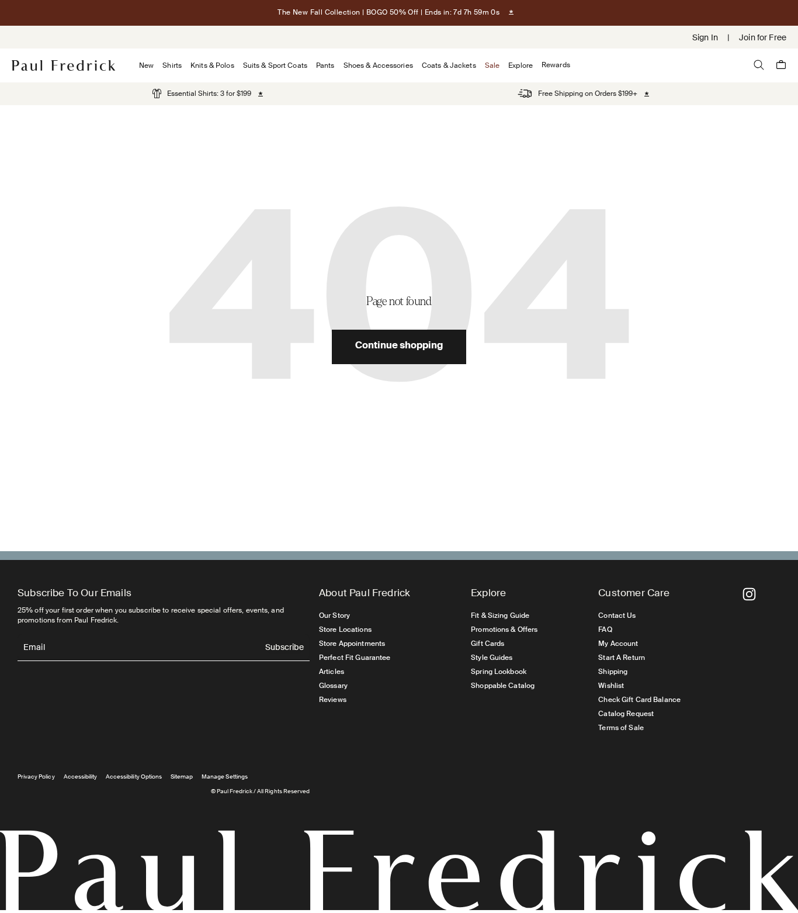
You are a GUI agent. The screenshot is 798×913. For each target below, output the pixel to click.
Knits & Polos (212, 65)
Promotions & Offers (504, 629)
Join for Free (762, 37)
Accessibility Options (134, 776)
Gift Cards (487, 643)
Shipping (612, 671)
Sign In (705, 37)
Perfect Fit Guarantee (355, 657)
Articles (331, 671)
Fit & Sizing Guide (500, 615)
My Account (618, 643)
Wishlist (611, 685)
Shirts (172, 65)
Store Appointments (352, 643)
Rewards (556, 65)
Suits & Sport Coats (275, 65)
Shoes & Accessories (378, 65)
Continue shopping (399, 346)
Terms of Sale (621, 727)
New (146, 65)
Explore (520, 65)
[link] (201, 93)
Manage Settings (225, 776)
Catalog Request (626, 713)
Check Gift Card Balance (639, 699)
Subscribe (284, 648)
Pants (325, 65)
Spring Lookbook (498, 671)
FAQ (605, 629)
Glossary (333, 685)
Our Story (334, 615)
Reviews (332, 699)
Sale (492, 65)
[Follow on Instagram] (749, 594)
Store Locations (345, 629)
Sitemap (182, 776)
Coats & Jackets (449, 65)
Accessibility (81, 776)
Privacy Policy (36, 776)
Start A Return (621, 657)
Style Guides (491, 657)
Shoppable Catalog (503, 685)
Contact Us (617, 615)
